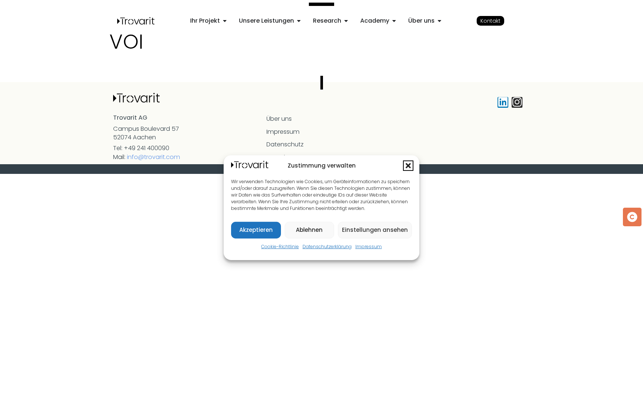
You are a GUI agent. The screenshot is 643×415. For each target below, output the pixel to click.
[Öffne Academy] (394, 20)
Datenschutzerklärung (327, 246)
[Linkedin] (503, 102)
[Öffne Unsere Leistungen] (299, 20)
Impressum (368, 246)
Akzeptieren (256, 230)
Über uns (279, 118)
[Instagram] (517, 102)
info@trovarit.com (153, 157)
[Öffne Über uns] (439, 20)
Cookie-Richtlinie (280, 246)
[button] (408, 165)
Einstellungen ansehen (375, 230)
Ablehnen (309, 230)
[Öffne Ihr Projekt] (225, 20)
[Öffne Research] (346, 20)
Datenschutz (285, 144)
